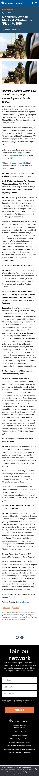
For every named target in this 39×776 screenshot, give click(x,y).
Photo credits (27, 753)
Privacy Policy (14, 732)
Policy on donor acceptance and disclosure (19, 746)
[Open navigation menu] (36, 3)
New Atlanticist (7, 9)
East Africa (6, 607)
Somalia (16, 607)
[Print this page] (17, 637)
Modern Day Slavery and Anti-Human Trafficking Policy (19, 749)
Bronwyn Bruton (22, 602)
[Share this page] (22, 637)
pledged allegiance (20, 155)
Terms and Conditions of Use (16, 702)
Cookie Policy (24, 732)
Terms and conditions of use (19, 735)
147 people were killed (18, 163)
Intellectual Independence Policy (19, 739)
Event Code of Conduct (14, 753)
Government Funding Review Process (19, 742)
